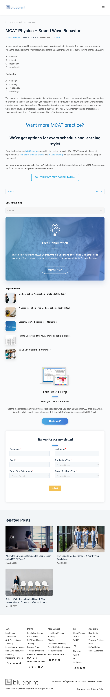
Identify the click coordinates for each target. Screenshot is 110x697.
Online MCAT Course (38, 255)
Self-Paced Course (13, 640)
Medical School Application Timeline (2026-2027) (42, 294)
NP (74, 659)
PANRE (76, 640)
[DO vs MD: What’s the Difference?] (11, 354)
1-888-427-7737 (95, 681)
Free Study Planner (56, 633)
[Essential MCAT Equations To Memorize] (11, 326)
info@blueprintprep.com (74, 681)
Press (91, 644)
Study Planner (79, 633)
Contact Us (56, 681)
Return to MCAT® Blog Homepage (22, 22)
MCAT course (31, 151)
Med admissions (90, 255)
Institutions (77, 662)
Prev (12, 192)
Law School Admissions (15, 647)
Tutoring (9, 644)
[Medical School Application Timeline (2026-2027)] (11, 298)
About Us (93, 629)
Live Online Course (35, 633)
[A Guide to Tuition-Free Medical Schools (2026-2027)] (11, 312)
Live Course (10, 633)
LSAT (8, 629)
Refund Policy (94, 647)
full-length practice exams (32, 154)
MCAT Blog (32, 658)
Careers (92, 637)
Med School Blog (55, 651)
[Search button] (101, 210)
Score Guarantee (96, 651)
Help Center (93, 633)
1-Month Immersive (35, 651)
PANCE (76, 637)
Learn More (55, 421)
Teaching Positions (96, 640)
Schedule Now (55, 270)
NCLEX (76, 655)
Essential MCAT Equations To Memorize (38, 322)
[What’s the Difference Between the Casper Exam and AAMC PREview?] (29, 539)
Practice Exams (33, 647)
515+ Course (32, 637)
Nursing (77, 651)
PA (74, 629)
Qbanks (51, 640)
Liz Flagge (55, 38)
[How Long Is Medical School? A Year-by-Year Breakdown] (80, 539)
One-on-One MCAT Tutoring (64, 255)
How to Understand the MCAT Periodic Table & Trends (45, 336)
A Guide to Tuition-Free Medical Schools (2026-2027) (44, 308)
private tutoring (56, 154)
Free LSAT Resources (15, 651)
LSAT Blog (10, 654)
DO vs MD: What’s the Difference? (35, 350)
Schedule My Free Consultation (55, 177)
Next (98, 192)
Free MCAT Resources (36, 654)
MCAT (30, 629)
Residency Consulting (57, 644)
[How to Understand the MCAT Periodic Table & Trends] (11, 340)
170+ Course (11, 637)
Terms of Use (83, 689)
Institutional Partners (14, 658)
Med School (54, 629)
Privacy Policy (97, 689)
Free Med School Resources (59, 647)
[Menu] (103, 7)
